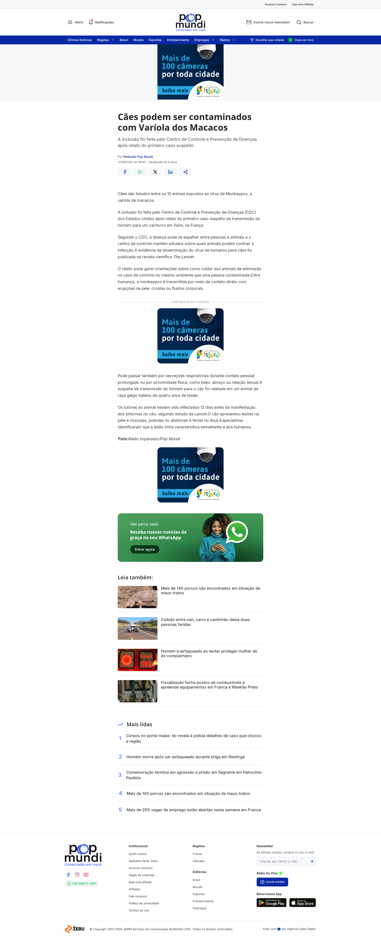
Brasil (124, 40)
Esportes (155, 40)
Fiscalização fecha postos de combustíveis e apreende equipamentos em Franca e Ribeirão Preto (209, 685)
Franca (197, 854)
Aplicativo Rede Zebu (143, 861)
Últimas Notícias (79, 40)
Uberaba (198, 861)
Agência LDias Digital (301, 929)
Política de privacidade (144, 903)
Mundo (138, 40)
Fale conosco (138, 896)
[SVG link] (272, 902)
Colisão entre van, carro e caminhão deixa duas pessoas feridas (205, 622)
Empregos (201, 40)
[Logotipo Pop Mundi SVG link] (83, 855)
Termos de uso (139, 910)
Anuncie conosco (141, 868)
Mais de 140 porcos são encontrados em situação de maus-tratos (210, 590)
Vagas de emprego (142, 875)
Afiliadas (134, 889)
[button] (75, 22)
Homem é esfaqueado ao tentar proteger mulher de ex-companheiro (209, 653)
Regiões (103, 40)
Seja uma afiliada (140, 882)
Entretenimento (178, 40)
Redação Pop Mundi (138, 156)
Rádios (225, 40)
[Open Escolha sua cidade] (267, 40)
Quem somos (138, 854)
